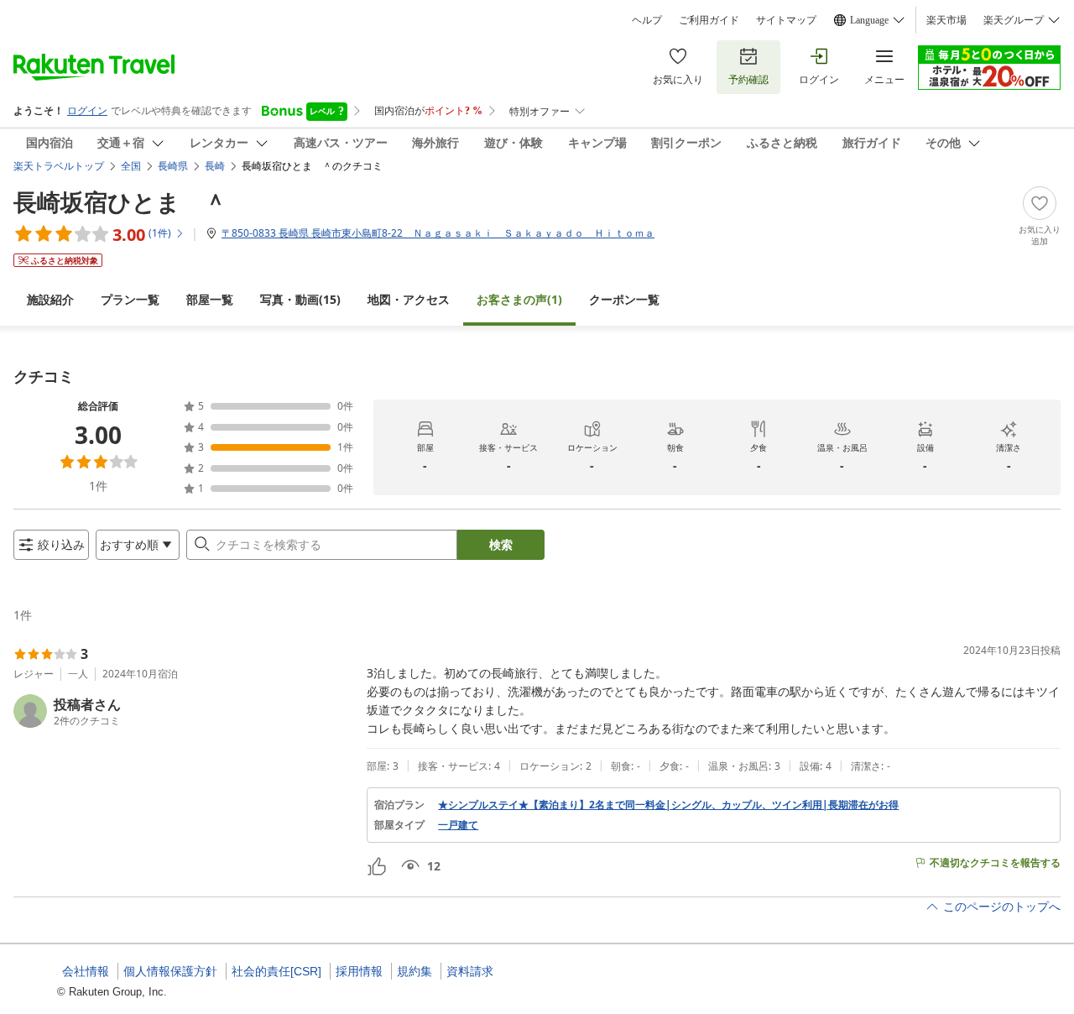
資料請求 (469, 971)
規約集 (414, 971)
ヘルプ (647, 20)
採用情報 (359, 971)
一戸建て (458, 825)
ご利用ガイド (709, 20)
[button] (183, 711)
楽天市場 (946, 20)
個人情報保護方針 (170, 971)
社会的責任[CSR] (276, 971)
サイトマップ (786, 20)
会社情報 (85, 971)
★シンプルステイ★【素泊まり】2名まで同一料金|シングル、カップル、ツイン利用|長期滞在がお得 (668, 805)
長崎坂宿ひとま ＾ (120, 201)
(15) (300, 299)
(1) (519, 299)
